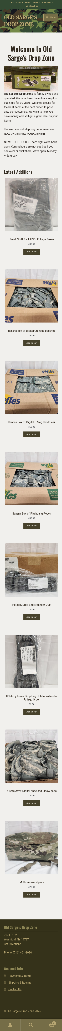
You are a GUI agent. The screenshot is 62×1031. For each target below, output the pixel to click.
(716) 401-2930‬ (22, 952)
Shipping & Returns (43, 2)
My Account (10, 1025)
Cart (47, 1022)
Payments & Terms (20, 2)
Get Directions (12, 944)
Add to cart (31, 251)
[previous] (8, 78)
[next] (53, 78)
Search (31, 1025)
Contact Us (32, 6)
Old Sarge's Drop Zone (20, 21)
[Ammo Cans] (31, 79)
